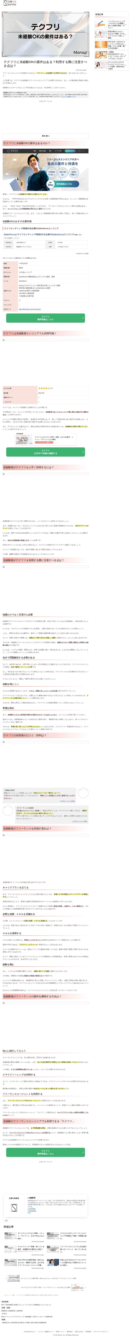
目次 (43, 136)
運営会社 (70, 1331)
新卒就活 (21, 1322)
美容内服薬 (9, 1305)
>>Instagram (32, 1211)
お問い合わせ (79, 1331)
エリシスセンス (46, 1305)
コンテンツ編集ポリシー (68, 96)
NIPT (3, 1305)
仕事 (6, 1220)
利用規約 (88, 1331)
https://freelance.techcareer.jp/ (30, 309)
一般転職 (4, 1322)
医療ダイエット (19, 1305)
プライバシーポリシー (101, 1331)
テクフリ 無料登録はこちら (45, 318)
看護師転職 (42, 1322)
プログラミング (19, 1316)
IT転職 (27, 1322)
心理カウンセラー (38, 1316)
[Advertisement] (45, 117)
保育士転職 (34, 1322)
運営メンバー (60, 1331)
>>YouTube (31, 1209)
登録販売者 (48, 1316)
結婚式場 (19, 1311)
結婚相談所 (11, 1311)
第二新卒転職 (12, 1322)
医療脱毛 (37, 1305)
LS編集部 (32, 1198)
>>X (29, 1213)
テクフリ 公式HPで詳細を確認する (45, 451)
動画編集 (28, 1316)
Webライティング (7, 1316)
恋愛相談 (4, 1311)
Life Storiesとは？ (30, 1331)
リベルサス (29, 1305)
